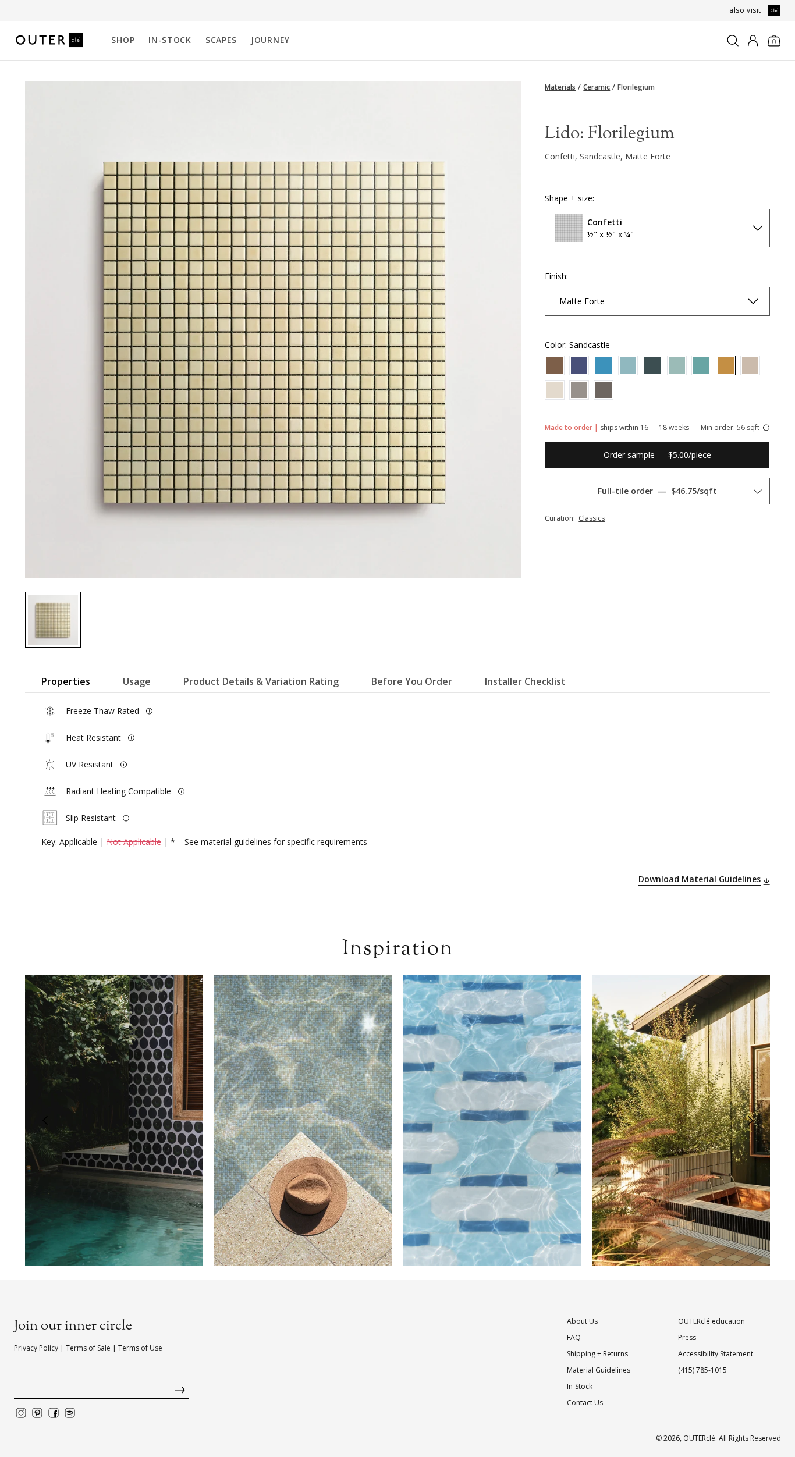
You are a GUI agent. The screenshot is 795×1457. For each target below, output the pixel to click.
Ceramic (596, 87)
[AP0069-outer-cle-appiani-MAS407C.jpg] (53, 620)
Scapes (221, 39)
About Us (582, 1321)
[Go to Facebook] (54, 1413)
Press (687, 1337)
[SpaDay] (603, 365)
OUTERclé (699, 1438)
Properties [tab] (65, 681)
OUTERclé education (711, 1321)
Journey (270, 39)
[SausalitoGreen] (701, 365)
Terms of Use (140, 1348)
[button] (45, 1120)
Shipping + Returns (597, 1354)
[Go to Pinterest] (37, 1413)
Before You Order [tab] (411, 681)
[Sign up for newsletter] (101, 1393)
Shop (122, 39)
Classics (591, 518)
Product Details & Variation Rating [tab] (261, 681)
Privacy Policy (36, 1348)
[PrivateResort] (579, 365)
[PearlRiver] (750, 365)
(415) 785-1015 (702, 1370)
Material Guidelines (598, 1370)
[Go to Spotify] (70, 1413)
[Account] (753, 41)
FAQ (574, 1337)
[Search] (733, 41)
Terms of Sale (88, 1348)
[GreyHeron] (603, 390)
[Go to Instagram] (21, 1413)
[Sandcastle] (726, 365)
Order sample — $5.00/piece (657, 454)
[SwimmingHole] (579, 390)
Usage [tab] (137, 681)
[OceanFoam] (677, 365)
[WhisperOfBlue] (628, 365)
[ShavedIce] (555, 390)
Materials (560, 87)
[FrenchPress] (555, 365)
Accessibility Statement (715, 1354)
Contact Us (585, 1403)
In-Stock (169, 39)
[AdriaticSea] (652, 365)
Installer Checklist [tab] (525, 681)
